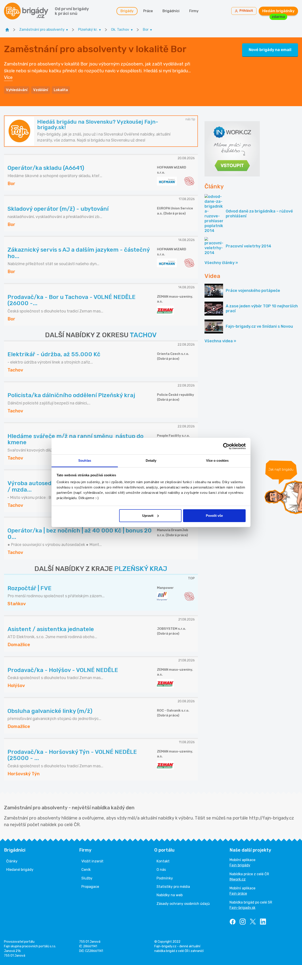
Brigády (127, 11)
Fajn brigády (239, 865)
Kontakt (163, 861)
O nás (161, 869)
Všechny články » (221, 262)
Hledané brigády (19, 869)
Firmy (194, 11)
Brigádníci (171, 11)
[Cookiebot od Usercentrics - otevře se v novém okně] (226, 446)
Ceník (86, 869)
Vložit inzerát (92, 861)
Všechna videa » (220, 341)
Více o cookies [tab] (217, 460)
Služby (86, 878)
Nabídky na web (170, 895)
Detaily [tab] (151, 460)
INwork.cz (237, 879)
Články (11, 861)
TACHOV (143, 335)
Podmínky (165, 878)
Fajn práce (238, 893)
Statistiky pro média (173, 887)
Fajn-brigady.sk (242, 908)
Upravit (147, 515)
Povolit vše (214, 515)
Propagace (90, 887)
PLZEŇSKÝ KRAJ (140, 569)
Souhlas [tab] (84, 460)
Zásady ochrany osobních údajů (183, 904)
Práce (148, 11)
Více (8, 77)
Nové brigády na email (270, 49)
